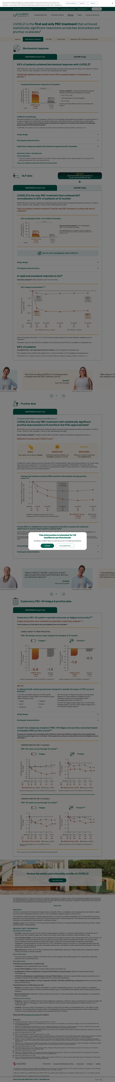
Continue (47, 545)
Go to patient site (65, 546)
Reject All (82, 3)
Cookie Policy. (58, 5)
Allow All (93, 3)
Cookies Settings (70, 3)
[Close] (112, 3)
